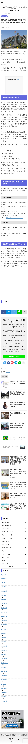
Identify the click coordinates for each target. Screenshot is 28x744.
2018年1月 (4, 608)
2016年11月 (4, 658)
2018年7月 (4, 587)
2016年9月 (4, 667)
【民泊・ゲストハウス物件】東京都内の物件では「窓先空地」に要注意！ (17, 425)
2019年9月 (4, 582)
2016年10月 (4, 663)
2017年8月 (4, 620)
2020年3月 (4, 578)
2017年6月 (4, 629)
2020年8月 (4, 574)
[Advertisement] (14, 284)
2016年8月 (4, 671)
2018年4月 (4, 595)
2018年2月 (4, 603)
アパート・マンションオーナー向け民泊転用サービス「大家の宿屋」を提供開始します (18, 484)
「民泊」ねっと (14, 10)
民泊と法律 (5, 368)
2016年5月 (4, 684)
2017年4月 (4, 637)
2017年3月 (4, 642)
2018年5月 (4, 591)
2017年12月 (4, 612)
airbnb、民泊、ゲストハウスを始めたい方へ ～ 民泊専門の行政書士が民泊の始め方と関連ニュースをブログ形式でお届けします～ (14, 736)
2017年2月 (4, 646)
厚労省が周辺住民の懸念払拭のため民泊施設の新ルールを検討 (17, 404)
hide (18, 79)
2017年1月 (4, 650)
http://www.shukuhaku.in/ (14, 218)
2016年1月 (4, 701)
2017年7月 (4, 625)
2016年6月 (4, 680)
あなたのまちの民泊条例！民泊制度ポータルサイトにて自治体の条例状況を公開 (18, 506)
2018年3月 (4, 599)
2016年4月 (4, 688)
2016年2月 (4, 697)
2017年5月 (4, 633)
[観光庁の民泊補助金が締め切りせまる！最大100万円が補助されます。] (15, 362)
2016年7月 (4, 675)
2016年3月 (4, 692)
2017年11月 (4, 616)
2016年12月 (4, 654)
